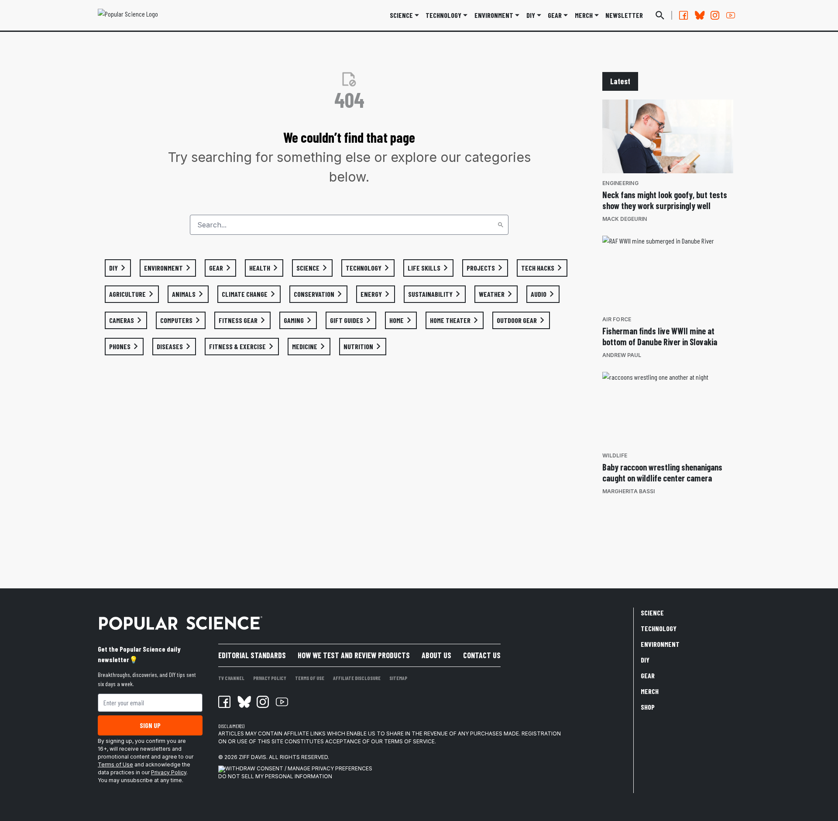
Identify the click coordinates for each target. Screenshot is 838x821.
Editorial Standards (252, 655)
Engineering (620, 183)
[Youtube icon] (282, 702)
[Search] (500, 224)
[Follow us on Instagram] (715, 15)
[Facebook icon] (224, 702)
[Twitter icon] (243, 702)
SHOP (648, 707)
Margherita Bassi (628, 491)
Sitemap (398, 678)
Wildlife (614, 455)
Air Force (616, 319)
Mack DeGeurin (624, 219)
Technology (443, 15)
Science (401, 15)
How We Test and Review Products (354, 655)
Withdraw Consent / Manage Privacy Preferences (298, 768)
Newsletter (624, 15)
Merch (650, 691)
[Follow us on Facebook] (683, 15)
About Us (436, 655)
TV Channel (231, 678)
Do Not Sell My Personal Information (275, 776)
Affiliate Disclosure (357, 678)
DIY (530, 15)
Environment (493, 15)
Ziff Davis (252, 757)
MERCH (584, 15)
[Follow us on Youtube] (730, 15)
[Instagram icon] (263, 702)
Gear (555, 15)
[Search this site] (660, 15)
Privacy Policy (168, 772)
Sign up (150, 725)
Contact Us (482, 655)
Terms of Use (115, 764)
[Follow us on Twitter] (699, 15)
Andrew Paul (621, 355)
